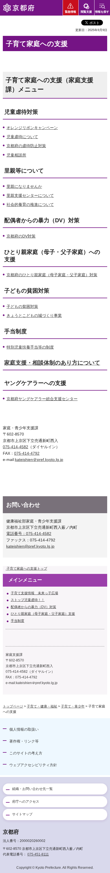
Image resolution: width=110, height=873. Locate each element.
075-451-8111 (38, 854)
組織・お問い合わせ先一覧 (32, 789)
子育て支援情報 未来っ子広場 (34, 593)
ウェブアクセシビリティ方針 (33, 765)
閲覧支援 (86, 11)
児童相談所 (16, 155)
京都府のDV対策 (21, 236)
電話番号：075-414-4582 (28, 533)
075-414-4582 (15, 447)
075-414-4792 (26, 453)
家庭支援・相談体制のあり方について (52, 363)
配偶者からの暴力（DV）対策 (33, 607)
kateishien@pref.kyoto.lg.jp (30, 546)
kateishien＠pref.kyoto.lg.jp (39, 459)
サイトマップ (22, 814)
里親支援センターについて (30, 195)
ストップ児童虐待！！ (28, 600)
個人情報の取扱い (24, 729)
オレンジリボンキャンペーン (32, 127)
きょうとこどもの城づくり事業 (34, 315)
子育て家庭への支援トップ (26, 569)
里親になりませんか (24, 186)
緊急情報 (70, 11)
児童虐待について (22, 136)
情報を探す (102, 11)
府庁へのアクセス (25, 802)
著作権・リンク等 (24, 741)
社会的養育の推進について (30, 204)
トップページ (13, 706)
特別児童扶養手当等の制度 (30, 347)
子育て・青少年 (73, 706)
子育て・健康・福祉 (42, 706)
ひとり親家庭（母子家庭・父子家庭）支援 (43, 614)
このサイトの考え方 (25, 753)
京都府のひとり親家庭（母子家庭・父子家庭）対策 (51, 275)
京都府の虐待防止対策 (26, 145)
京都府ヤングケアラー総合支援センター (42, 399)
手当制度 (17, 621)
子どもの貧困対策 (22, 306)
